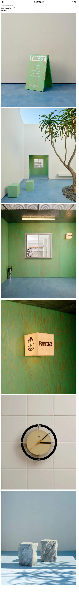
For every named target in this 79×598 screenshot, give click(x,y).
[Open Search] (72, 2)
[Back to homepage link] (39, 2)
